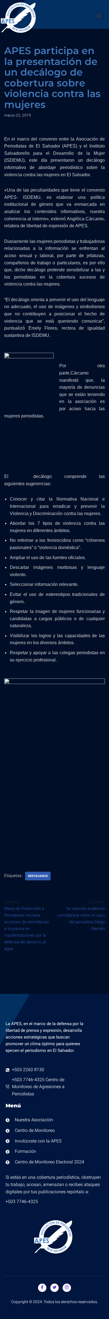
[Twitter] (54, 1288)
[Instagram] (67, 1288)
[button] (98, 15)
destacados (38, 876)
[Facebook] (42, 1288)
